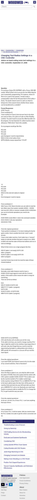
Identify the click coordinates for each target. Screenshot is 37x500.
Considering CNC (9, 441)
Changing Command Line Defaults (14, 455)
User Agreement (24, 478)
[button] (3, 484)
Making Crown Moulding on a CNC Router (17, 459)
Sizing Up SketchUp (10, 428)
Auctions (22, 498)
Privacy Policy (24, 483)
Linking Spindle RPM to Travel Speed (15, 444)
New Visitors (23, 490)
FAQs (2, 492)
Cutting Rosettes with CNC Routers (14, 448)
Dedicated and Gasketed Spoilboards (15, 437)
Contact (3, 495)
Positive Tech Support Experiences (14, 462)
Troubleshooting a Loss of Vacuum (14, 425)
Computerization (20, 50)
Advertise (22, 495)
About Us (22, 492)
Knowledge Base (10, 50)
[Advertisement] (18, 29)
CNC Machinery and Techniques (10, 51)
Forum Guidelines (25, 480)
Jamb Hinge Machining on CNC (13, 452)
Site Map (3, 490)
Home (2, 50)
